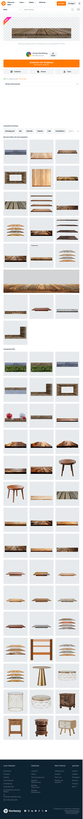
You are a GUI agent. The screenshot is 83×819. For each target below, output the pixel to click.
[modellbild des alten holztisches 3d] (15, 203)
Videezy (6, 777)
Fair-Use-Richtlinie (70, 815)
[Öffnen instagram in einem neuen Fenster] (29, 811)
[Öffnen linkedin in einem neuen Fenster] (32, 811)
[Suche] (72, 9)
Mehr (9, 5)
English (73, 770)
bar (20, 130)
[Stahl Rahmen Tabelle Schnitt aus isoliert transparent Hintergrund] (41, 675)
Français (73, 783)
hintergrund (9, 130)
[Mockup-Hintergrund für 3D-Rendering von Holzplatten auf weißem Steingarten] (15, 389)
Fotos (21, 2)
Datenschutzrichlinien (71, 813)
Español (73, 774)
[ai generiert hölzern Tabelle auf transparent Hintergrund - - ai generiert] (67, 701)
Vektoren (10, 2)
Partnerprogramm (37, 777)
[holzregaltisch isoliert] (15, 229)
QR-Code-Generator (10, 799)
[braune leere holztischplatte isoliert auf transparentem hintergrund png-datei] (41, 151)
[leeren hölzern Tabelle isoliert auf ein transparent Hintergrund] (41, 493)
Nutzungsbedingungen (70, 812)
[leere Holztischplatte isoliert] (41, 306)
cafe (49, 130)
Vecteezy (6, 774)
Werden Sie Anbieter (59, 781)
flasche (40, 130)
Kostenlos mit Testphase (41, 63)
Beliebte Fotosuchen (35, 786)
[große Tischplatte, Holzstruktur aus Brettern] (41, 280)
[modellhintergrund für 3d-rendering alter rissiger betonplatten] (15, 151)
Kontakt (57, 774)
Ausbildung (7, 783)
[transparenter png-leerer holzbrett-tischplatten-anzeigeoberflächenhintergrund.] (67, 177)
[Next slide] (74, 130)
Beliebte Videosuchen (36, 791)
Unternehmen (8, 780)
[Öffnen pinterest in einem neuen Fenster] (36, 811)
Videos (31, 2)
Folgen (53, 55)
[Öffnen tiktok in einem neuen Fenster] (39, 811)
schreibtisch (60, 130)
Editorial (42, 2)
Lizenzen (34, 770)
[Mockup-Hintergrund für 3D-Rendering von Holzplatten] (15, 177)
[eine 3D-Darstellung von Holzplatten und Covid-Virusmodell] (15, 415)
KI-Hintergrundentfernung (12, 795)
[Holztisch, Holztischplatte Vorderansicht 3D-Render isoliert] (15, 306)
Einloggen (71, 3)
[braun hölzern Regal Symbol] (41, 649)
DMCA (33, 774)
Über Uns (58, 777)
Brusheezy (7, 770)
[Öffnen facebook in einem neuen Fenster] (25, 811)
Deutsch (73, 780)
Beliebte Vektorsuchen (36, 781)
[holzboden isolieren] (67, 151)
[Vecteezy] (3, 3)
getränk (29, 130)
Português (74, 777)
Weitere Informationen (12, 83)
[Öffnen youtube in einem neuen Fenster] (46, 811)
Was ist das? (22, 79)
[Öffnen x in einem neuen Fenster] (42, 811)
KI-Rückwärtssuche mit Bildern (11, 790)
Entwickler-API (8, 786)
